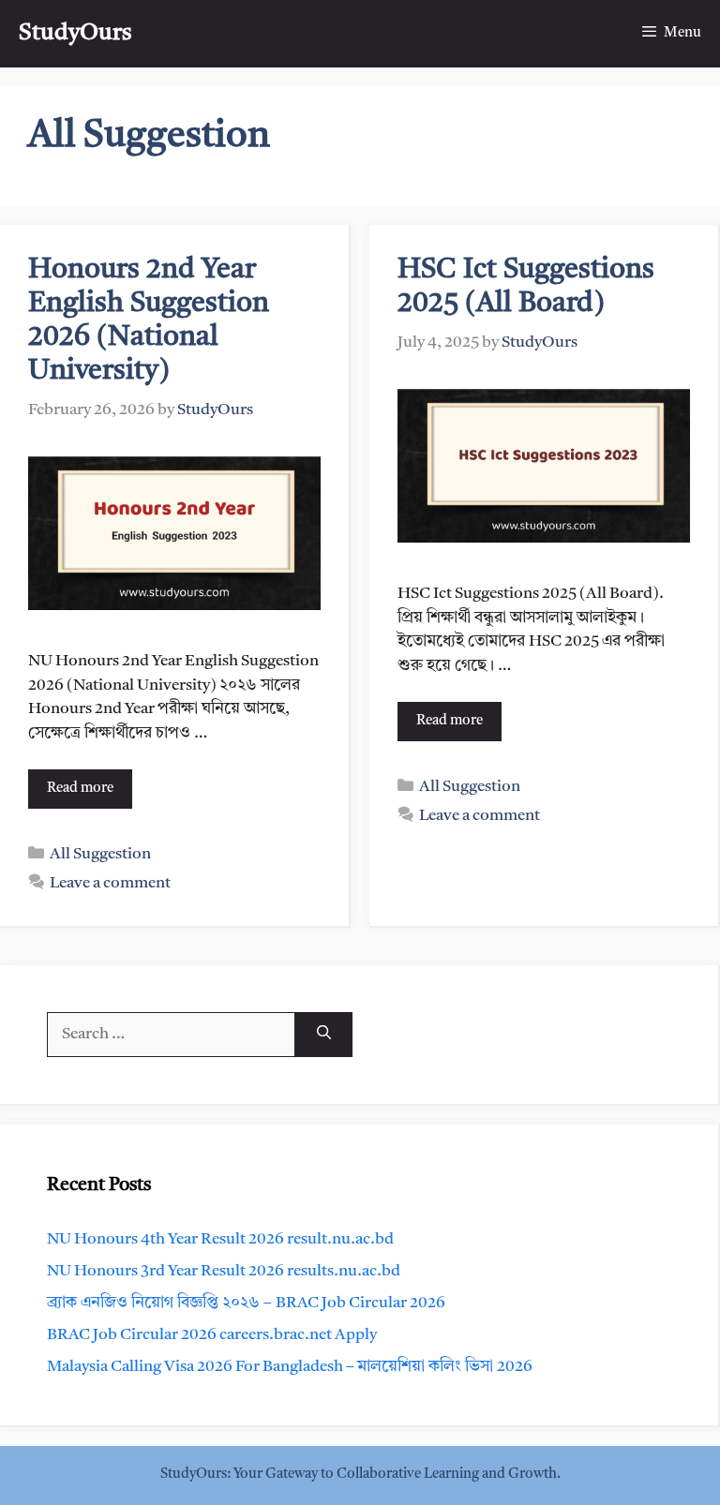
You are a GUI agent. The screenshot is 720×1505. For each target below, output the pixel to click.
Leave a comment (110, 883)
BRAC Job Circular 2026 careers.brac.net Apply (212, 1335)
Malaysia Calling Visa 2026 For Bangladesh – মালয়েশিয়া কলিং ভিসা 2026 (289, 1367)
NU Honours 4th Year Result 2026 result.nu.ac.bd (220, 1239)
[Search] (323, 1034)
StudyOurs (75, 33)
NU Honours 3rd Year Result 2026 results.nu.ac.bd (223, 1271)
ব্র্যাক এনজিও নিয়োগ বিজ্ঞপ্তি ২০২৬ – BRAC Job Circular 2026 (246, 1303)
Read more (80, 789)
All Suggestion (100, 854)
